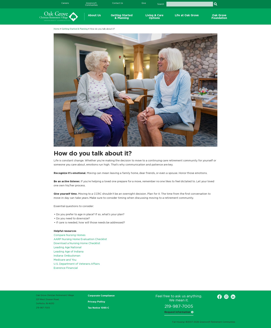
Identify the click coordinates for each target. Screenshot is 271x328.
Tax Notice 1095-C (98, 307)
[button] (94, 17)
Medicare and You (65, 259)
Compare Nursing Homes (69, 235)
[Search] (215, 4)
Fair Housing (178, 322)
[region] (59, 16)
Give (144, 3)
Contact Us (117, 3)
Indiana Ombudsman (67, 255)
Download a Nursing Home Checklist (77, 243)
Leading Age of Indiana (69, 251)
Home (57, 29)
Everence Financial (66, 268)
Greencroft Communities (91, 4)
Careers (65, 3)
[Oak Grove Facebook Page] (219, 296)
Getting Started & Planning (75, 29)
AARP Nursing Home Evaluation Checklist (80, 239)
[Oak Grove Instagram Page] (226, 296)
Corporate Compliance (101, 295)
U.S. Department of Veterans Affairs (77, 263)
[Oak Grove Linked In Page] (233, 296)
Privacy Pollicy (96, 301)
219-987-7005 (179, 306)
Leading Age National (67, 247)
